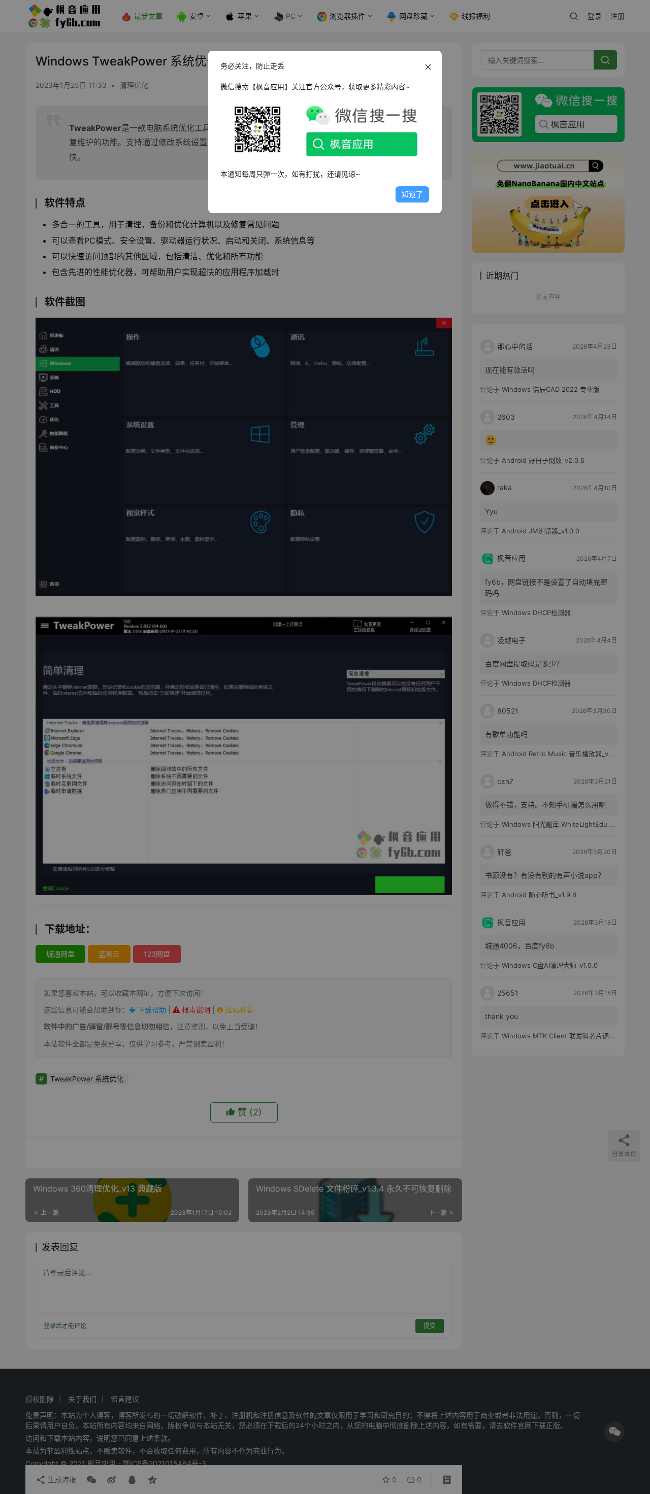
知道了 (412, 194)
